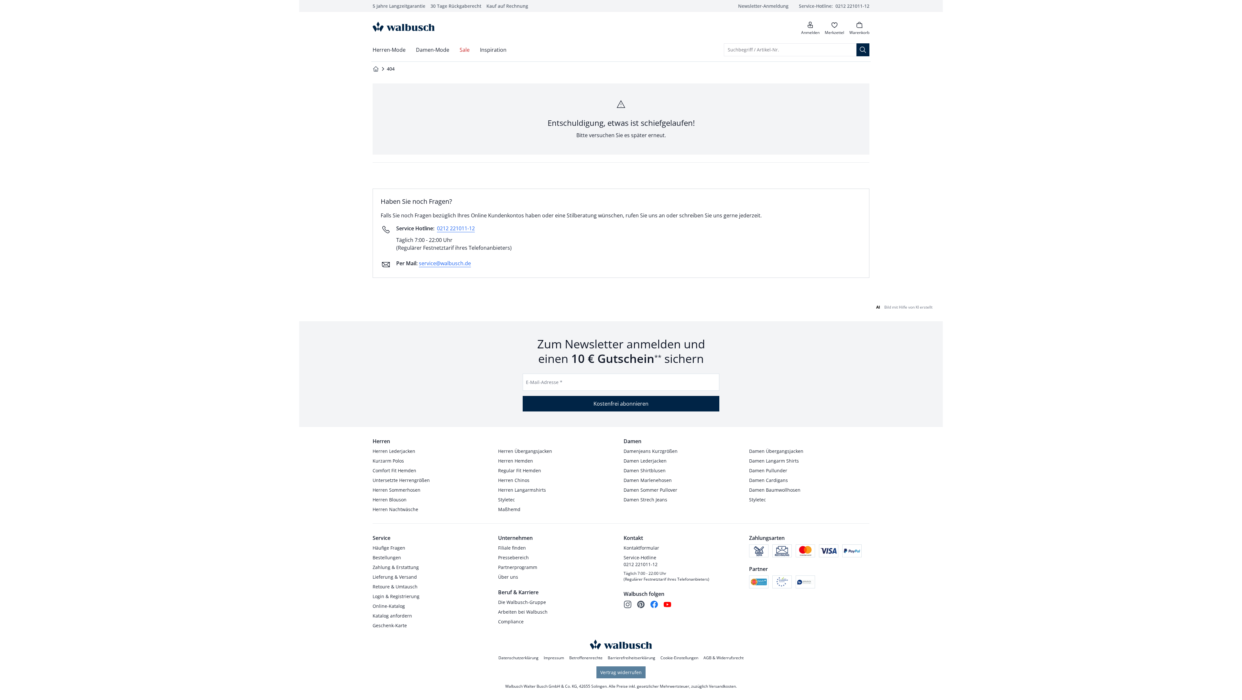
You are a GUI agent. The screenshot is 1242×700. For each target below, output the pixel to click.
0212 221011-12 (456, 228)
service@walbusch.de (445, 263)
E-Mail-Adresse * (544, 382)
